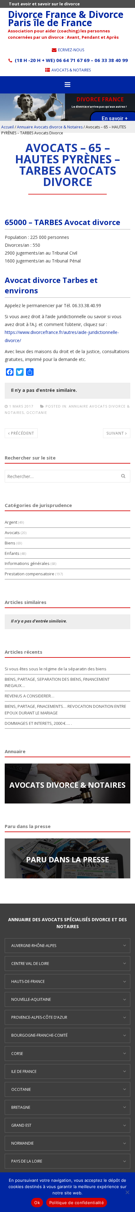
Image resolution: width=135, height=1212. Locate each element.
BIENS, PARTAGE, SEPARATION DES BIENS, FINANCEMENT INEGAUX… (57, 682)
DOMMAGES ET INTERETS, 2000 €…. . (38, 723)
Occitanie (36, 412)
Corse (17, 1053)
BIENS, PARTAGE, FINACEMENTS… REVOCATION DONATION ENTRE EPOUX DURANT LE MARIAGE (65, 709)
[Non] (127, 1192)
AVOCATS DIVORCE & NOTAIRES (67, 785)
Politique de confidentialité (76, 1202)
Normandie (22, 1143)
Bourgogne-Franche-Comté (39, 1035)
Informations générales (27, 563)
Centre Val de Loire (30, 963)
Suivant (115, 433)
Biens (10, 543)
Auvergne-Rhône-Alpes (33, 945)
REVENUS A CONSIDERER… (29, 696)
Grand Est (21, 1125)
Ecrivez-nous (70, 50)
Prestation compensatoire (29, 574)
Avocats (12, 532)
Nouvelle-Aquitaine (31, 999)
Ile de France (23, 1071)
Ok (37, 1202)
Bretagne (20, 1107)
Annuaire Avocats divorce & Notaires (50, 127)
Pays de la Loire (26, 1161)
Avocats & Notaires (71, 70)
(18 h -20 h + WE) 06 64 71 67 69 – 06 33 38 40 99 (71, 60)
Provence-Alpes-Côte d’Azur (39, 1017)
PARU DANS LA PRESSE (67, 859)
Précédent (22, 433)
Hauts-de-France (28, 981)
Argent (11, 522)
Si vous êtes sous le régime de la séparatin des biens (55, 669)
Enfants (12, 553)
